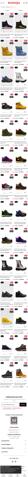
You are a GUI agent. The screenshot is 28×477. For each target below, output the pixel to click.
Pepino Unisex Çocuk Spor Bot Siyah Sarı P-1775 (21, 35)
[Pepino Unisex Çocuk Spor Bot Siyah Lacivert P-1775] (7, 23)
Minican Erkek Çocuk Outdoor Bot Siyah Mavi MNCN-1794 (6, 88)
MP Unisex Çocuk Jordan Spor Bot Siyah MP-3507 (20, 303)
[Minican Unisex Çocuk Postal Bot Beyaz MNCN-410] (21, 76)
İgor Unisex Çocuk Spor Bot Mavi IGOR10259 (20, 61)
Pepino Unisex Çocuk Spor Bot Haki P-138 (7, 142)
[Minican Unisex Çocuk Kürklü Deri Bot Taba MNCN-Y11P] (21, 372)
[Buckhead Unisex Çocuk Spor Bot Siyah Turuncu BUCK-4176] (21, 345)
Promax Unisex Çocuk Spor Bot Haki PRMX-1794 (6, 249)
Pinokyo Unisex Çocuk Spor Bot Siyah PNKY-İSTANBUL (6, 115)
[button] (4, 32)
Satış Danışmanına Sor (14, 430)
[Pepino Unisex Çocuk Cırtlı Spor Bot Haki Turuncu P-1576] (21, 130)
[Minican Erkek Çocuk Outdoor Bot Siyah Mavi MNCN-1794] (7, 76)
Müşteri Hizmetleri (14, 432)
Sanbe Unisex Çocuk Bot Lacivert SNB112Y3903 (5, 357)
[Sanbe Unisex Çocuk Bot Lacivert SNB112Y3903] (7, 345)
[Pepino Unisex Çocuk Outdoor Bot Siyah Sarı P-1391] (21, 318)
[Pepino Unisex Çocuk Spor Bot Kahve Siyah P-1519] (21, 157)
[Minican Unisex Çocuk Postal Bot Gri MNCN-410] (21, 264)
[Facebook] (12, 461)
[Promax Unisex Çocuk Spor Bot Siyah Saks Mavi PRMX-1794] (21, 211)
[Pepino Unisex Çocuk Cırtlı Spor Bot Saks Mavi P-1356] (7, 211)
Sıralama (7, 10)
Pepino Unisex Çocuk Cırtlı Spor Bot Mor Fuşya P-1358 (20, 249)
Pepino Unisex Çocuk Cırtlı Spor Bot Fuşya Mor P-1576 (6, 169)
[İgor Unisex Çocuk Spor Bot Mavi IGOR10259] (21, 49)
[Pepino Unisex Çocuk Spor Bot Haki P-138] (7, 130)
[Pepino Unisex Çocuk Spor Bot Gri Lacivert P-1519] (7, 184)
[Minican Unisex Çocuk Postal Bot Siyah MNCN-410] (7, 264)
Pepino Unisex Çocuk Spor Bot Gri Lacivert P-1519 (7, 196)
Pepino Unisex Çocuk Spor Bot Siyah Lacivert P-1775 (7, 35)
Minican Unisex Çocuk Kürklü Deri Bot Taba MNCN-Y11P (20, 384)
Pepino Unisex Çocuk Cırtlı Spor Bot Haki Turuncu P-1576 (20, 142)
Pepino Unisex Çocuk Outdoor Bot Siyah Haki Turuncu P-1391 (21, 196)
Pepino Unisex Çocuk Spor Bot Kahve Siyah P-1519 (21, 169)
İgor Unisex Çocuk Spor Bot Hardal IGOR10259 (6, 61)
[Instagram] (15, 461)
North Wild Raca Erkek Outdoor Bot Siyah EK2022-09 (6, 303)
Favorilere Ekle (13, 37)
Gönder (23, 404)
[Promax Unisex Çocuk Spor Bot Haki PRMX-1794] (7, 237)
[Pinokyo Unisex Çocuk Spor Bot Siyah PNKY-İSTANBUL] (7, 103)
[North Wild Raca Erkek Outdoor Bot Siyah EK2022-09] (7, 291)
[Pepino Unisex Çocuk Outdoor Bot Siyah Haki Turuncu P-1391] (21, 184)
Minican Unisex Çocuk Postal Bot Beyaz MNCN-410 (20, 88)
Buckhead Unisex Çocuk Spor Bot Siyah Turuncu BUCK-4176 (20, 357)
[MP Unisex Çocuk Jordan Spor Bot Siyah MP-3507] (21, 291)
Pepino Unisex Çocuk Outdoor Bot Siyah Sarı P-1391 (21, 330)
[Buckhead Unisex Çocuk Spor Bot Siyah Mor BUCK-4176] (7, 372)
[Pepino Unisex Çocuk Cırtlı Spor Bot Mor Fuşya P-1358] (21, 237)
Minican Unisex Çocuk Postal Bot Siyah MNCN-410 (6, 276)
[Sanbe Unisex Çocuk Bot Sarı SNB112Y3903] (7, 318)
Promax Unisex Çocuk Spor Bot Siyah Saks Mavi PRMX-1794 (20, 223)
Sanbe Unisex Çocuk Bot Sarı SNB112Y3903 (6, 330)
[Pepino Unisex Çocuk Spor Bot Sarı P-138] (21, 103)
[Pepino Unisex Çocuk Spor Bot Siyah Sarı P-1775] (21, 23)
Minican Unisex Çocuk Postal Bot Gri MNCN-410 (20, 276)
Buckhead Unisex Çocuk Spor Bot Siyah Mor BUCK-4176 (6, 384)
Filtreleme (21, 10)
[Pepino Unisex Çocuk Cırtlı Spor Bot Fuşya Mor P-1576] (7, 157)
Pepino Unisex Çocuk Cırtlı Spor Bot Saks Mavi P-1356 (6, 223)
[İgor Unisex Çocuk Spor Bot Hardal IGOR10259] (7, 49)
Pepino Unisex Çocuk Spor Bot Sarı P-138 (21, 115)
